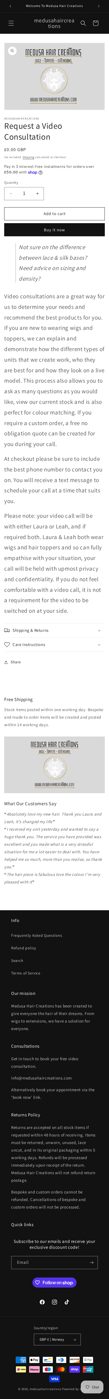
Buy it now (54, 229)
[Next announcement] (99, 6)
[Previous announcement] (10, 6)
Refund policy (23, 947)
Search (17, 960)
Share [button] (16, 661)
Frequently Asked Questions (36, 935)
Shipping (28, 157)
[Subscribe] (91, 1262)
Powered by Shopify (76, 1389)
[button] (11, 23)
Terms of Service (26, 973)
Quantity (11, 182)
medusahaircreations (45, 1389)
